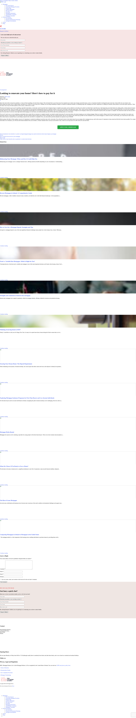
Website (2, 576)
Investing (8, 12)
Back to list (2, 137)
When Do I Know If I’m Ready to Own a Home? (14, 466)
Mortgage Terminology (5, 675)
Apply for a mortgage (68, 127)
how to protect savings (18, 134)
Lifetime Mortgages (10, 9)
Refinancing (8, 8)
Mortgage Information (11, 13)
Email (1, 574)
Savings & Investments (11, 21)
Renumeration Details (5, 670)
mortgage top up (31, 134)
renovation (37, 134)
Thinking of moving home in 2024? (10, 329)
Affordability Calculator (11, 14)
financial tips (3, 134)
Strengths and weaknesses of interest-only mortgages (15, 295)
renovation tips (42, 134)
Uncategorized (3, 89)
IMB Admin (7, 96)
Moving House (9, 10)
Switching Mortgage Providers (12, 6)
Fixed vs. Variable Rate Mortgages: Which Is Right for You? (17, 261)
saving (47, 134)
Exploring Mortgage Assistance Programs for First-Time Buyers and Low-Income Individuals (27, 398)
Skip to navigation (4, 0)
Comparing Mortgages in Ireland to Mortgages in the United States (19, 534)
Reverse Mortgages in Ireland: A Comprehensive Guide (16, 193)
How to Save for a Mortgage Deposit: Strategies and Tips (16, 227)
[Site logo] (3, 1)
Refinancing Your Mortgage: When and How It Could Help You (18, 159)
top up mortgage (52, 134)
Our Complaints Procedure (7, 672)
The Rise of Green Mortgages (8, 500)
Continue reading (4, 177)
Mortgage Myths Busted (7, 432)
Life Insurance (9, 18)
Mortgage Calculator (10, 15)
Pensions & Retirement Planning (13, 19)
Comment (2, 569)
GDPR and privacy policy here (63, 665)
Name (2, 571)
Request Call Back (4, 31)
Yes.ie (13, 686)
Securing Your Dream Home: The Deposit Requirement (16, 364)
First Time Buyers (10, 5)
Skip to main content (13, 0)
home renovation (9, 134)
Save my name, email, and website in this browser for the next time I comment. (19, 579)
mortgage (25, 134)
